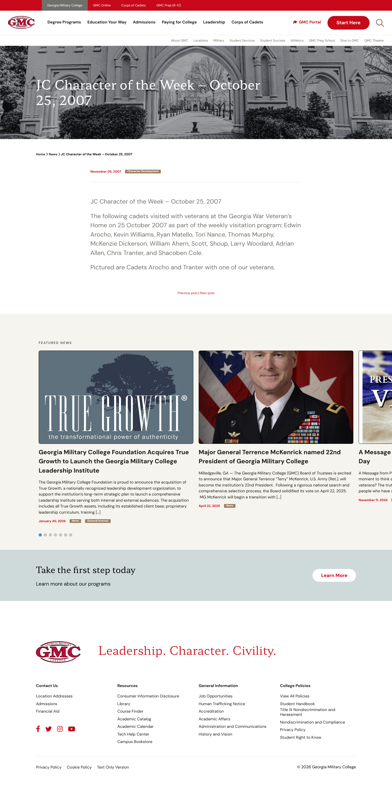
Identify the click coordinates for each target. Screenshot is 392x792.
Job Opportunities (216, 696)
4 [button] (55, 535)
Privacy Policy (292, 729)
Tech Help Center (133, 734)
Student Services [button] (242, 40)
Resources (127, 685)
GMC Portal (310, 22)
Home (40, 154)
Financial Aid (47, 711)
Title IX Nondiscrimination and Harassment (307, 712)
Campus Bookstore (134, 741)
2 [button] (45, 535)
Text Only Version (113, 767)
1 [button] (40, 535)
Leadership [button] (214, 22)
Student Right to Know (300, 737)
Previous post (188, 293)
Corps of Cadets (133, 5)
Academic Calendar (135, 726)
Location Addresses (54, 696)
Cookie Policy (79, 767)
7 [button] (70, 535)
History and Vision (215, 734)
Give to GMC (349, 40)
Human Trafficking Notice (222, 703)
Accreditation (211, 711)
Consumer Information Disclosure (148, 696)
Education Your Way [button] (106, 22)
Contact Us (47, 685)
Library (123, 703)
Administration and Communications (232, 726)
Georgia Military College (64, 5)
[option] (116, 437)
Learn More (334, 575)
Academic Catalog (134, 719)
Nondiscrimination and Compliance (312, 722)
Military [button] (218, 40)
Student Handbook (297, 703)
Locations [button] (201, 40)
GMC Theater (374, 40)
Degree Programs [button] (64, 22)
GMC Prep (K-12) (169, 5)
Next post (207, 293)
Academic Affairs (214, 719)
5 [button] (60, 535)
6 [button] (65, 535)
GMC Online (102, 5)
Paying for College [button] (179, 22)
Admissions (144, 22)
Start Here (349, 22)
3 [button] (50, 535)
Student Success (272, 40)
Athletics (297, 40)
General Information (218, 685)
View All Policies (294, 696)
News (53, 154)
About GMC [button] (179, 40)
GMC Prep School (322, 40)
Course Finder (130, 711)
